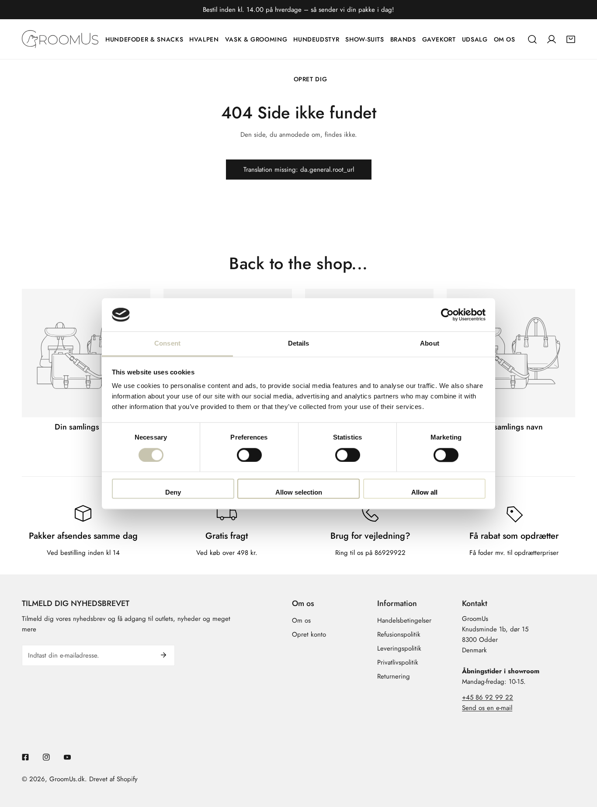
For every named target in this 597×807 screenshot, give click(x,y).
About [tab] (429, 343)
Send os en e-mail (487, 708)
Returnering (393, 676)
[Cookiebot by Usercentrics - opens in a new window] (447, 314)
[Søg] (532, 39)
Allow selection (298, 492)
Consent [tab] (167, 343)
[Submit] (163, 655)
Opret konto (309, 634)
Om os (301, 620)
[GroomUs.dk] (60, 39)
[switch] (249, 455)
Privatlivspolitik (397, 662)
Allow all (424, 492)
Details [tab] (298, 343)
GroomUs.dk (67, 779)
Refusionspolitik (398, 634)
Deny (173, 492)
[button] (570, 39)
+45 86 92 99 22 (487, 697)
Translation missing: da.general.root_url (298, 169)
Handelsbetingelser (404, 620)
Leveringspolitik (399, 648)
